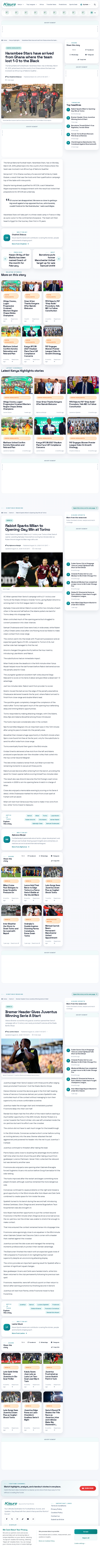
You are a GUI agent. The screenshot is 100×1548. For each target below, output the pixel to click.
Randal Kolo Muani (53, 1312)
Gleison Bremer (36, 1308)
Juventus (23, 1305)
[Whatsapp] (33, 1519)
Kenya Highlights (14, 40)
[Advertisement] (50, 30)
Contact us (55, 1516)
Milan (37, 816)
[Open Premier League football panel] (26, 12)
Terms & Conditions (58, 1506)
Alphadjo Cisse (37, 823)
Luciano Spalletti (43, 1305)
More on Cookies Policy (47, 1541)
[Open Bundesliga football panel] (35, 12)
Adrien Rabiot (54, 819)
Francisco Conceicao (52, 1308)
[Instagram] (17, 1519)
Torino (45, 816)
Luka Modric (55, 816)
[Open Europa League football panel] (83, 12)
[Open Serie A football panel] (54, 12)
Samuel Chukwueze (52, 823)
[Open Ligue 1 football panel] (45, 12)
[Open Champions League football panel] (74, 12)
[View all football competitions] (93, 12)
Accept (85, 1532)
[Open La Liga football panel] (64, 12)
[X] (12, 1519)
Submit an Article (57, 1519)
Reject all (85, 1538)
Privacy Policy (56, 1509)
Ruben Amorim (30, 819)
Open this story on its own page (84, 508)
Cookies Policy (56, 1512)
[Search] (95, 5)
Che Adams (42, 819)
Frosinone (55, 1305)
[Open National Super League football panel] (16, 12)
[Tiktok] (22, 1519)
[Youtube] (28, 1519)
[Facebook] (6, 1519)
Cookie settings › (79, 1543)
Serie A (11, 513)
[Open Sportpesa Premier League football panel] (7, 12)
